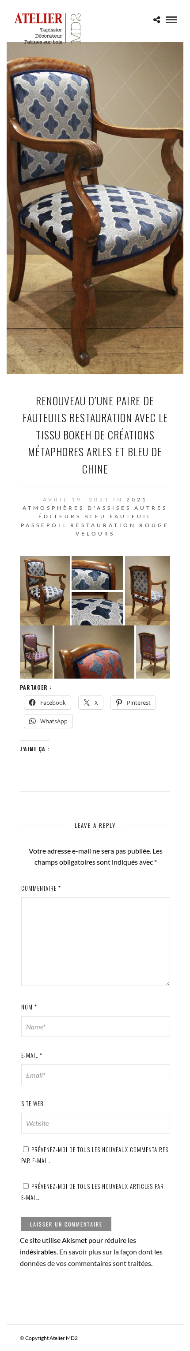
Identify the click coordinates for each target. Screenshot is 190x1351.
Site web (32, 1103)
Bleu (95, 516)
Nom (29, 1006)
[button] (45, 590)
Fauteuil (131, 516)
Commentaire (41, 888)
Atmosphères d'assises (77, 508)
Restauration (103, 525)
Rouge (154, 525)
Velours (95, 533)
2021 (137, 499)
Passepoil (44, 525)
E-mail (31, 1055)
